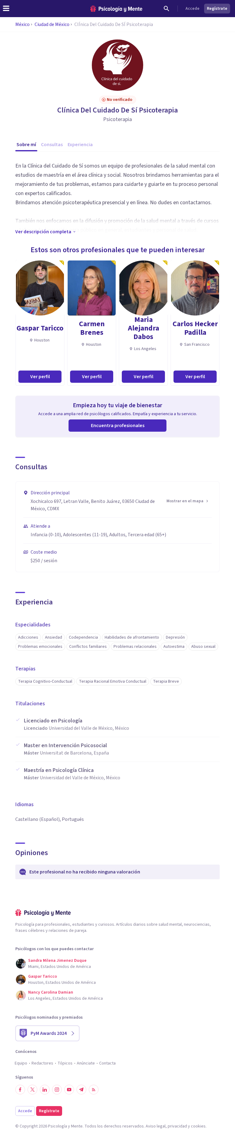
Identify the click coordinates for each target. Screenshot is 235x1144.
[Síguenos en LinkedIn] (45, 1089)
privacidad (177, 1126)
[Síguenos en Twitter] (32, 1089)
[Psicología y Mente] (116, 9)
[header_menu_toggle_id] (6, 8)
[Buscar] (166, 8)
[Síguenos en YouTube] (69, 1089)
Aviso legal (156, 1126)
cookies (198, 1126)
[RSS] (94, 1089)
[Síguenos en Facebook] (20, 1089)
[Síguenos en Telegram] (81, 1089)
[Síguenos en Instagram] (57, 1089)
